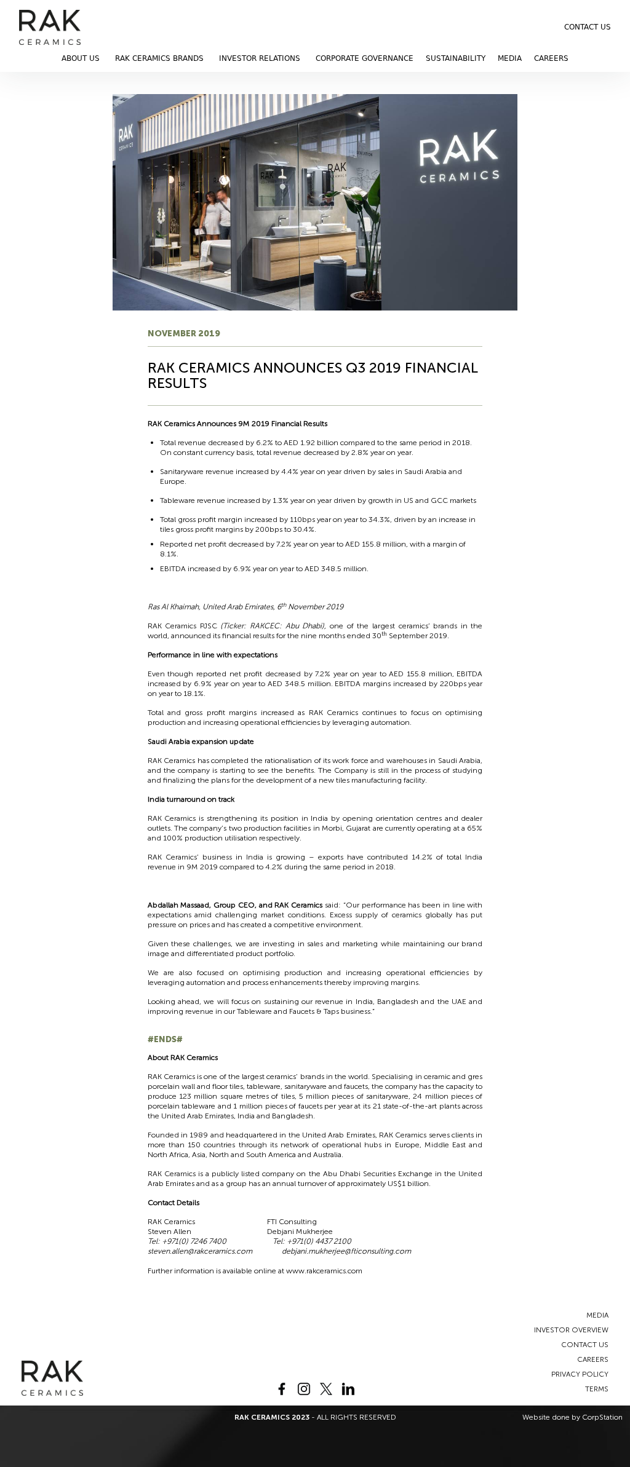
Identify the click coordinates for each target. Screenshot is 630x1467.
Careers (551, 58)
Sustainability (455, 58)
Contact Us (587, 27)
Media (510, 58)
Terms (596, 1389)
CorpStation (602, 1417)
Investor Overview (571, 1330)
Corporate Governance (364, 58)
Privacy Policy (579, 1374)
